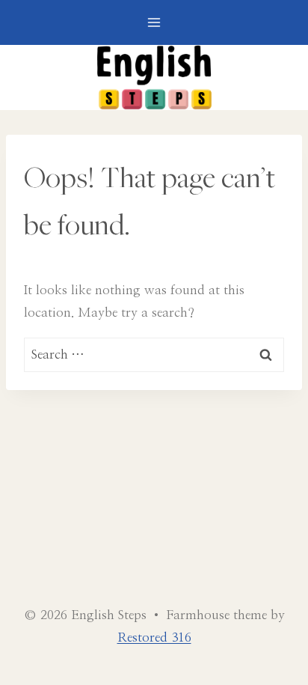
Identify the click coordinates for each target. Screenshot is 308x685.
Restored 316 (154, 637)
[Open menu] (154, 22)
